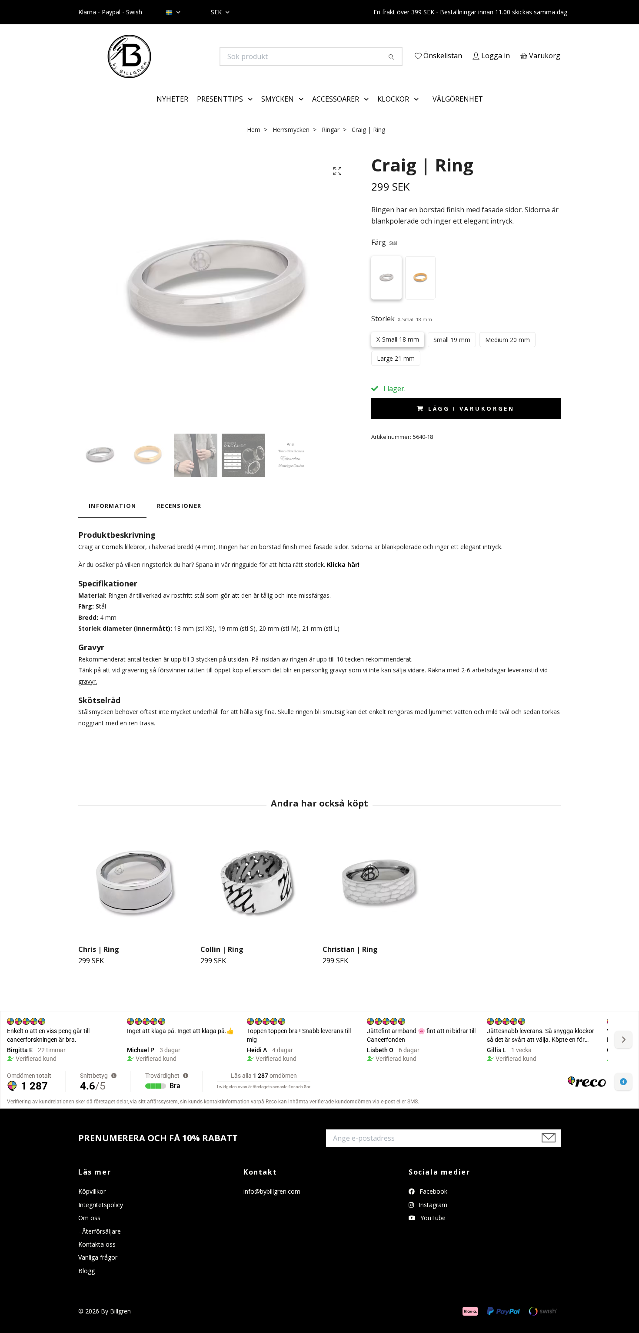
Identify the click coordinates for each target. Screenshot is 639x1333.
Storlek (401, 331)
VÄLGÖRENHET (458, 111)
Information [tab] (112, 518)
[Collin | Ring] (258, 896)
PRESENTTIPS (220, 111)
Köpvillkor (92, 1204)
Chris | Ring (98, 961)
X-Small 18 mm (397, 352)
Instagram (432, 1217)
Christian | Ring (350, 961)
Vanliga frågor (97, 1270)
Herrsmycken (291, 142)
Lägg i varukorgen (471, 421)
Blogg (86, 1283)
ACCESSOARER (335, 111)
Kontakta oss (97, 1256)
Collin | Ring (221, 961)
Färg (384, 255)
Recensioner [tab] (179, 518)
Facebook (432, 1204)
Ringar (330, 142)
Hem (253, 142)
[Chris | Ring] (136, 896)
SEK (217, 12)
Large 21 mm (396, 371)
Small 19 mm (451, 352)
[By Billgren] (199, 56)
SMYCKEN (277, 111)
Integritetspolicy (100, 1217)
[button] (252, 111)
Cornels (112, 559)
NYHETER (172, 111)
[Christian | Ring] (380, 896)
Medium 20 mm (507, 352)
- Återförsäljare (99, 1243)
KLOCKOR (393, 111)
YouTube (432, 1230)
